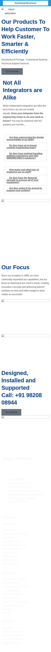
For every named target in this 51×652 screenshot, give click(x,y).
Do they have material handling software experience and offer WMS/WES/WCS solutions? (24, 155)
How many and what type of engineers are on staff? (23, 171)
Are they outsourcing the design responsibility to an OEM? (25, 138)
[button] (47, 10)
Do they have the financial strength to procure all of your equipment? (23, 180)
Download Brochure (25, 3)
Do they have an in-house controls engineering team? (22, 146)
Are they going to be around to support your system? (24, 189)
